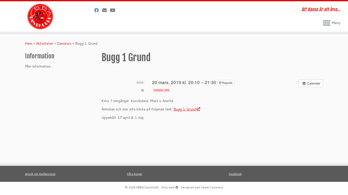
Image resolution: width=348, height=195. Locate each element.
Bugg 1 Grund (184, 109)
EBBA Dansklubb (147, 187)
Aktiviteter (44, 43)
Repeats (227, 82)
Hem (28, 43)
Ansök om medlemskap (40, 174)
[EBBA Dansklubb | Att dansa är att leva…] (40, 16)
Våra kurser (134, 174)
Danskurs (64, 43)
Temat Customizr (212, 187)
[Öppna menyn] (326, 23)
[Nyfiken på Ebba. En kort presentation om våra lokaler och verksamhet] (114, 10)
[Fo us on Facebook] (98, 10)
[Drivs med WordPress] (177, 186)
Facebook (235, 174)
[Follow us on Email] (106, 10)
